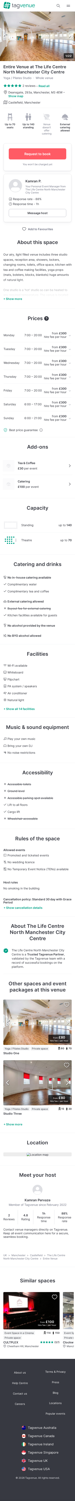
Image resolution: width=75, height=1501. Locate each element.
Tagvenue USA (39, 1469)
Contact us (20, 1393)
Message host (38, 213)
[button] (58, 5)
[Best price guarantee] (41, 430)
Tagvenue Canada (41, 1436)
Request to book (37, 154)
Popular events (55, 1413)
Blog (55, 1392)
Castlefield (36, 1255)
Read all (44, 86)
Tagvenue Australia (42, 1428)
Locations (55, 1403)
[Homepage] (19, 5)
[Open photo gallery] (37, 36)
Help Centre (20, 1383)
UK (5, 1255)
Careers (20, 1403)
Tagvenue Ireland (41, 1444)
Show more (14, 1124)
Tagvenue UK (38, 1461)
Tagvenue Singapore (43, 1452)
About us (20, 1372)
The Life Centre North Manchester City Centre (37, 932)
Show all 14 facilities (20, 709)
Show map (15, 96)
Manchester (18, 1255)
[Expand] (68, 5)
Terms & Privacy (55, 1371)
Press (55, 1382)
